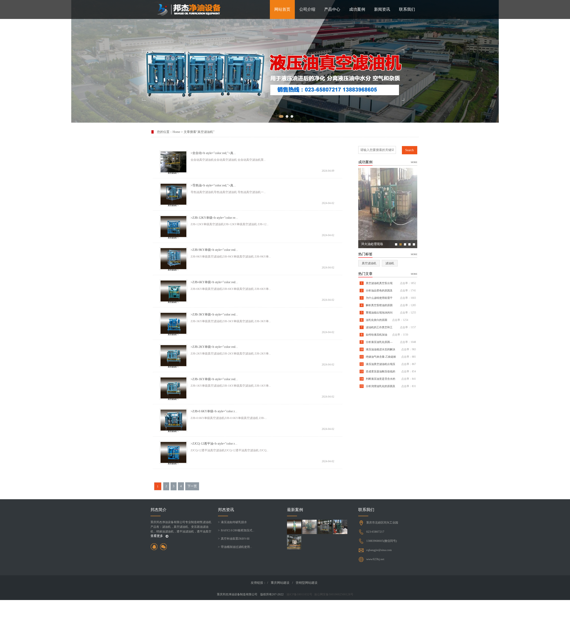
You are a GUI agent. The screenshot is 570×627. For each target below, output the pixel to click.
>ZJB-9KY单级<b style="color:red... (214, 250)
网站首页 (282, 9)
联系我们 (407, 9)
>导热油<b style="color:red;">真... (213, 185)
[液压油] (285, 61)
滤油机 (389, 263)
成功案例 (357, 9)
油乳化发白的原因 (376, 320)
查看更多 (157, 536)
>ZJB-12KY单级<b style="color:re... (214, 217)
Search (409, 150)
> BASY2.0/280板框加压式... (236, 530)
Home (176, 132)
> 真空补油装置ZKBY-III (233, 538)
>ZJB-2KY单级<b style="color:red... (214, 347)
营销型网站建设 (307, 582)
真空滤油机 (369, 263)
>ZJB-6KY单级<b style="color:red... (214, 282)
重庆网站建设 (280, 582)
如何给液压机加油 (376, 334)
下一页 (192, 486)
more (414, 162)
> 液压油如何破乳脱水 (232, 522)
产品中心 (332, 9)
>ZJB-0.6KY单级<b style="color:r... (214, 411)
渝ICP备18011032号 (299, 594)
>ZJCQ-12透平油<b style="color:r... (214, 443)
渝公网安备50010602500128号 (333, 594)
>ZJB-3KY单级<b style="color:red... (214, 314)
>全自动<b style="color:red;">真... (213, 153)
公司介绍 (307, 9)
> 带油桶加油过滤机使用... (235, 547)
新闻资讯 (382, 9)
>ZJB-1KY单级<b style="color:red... (214, 379)
